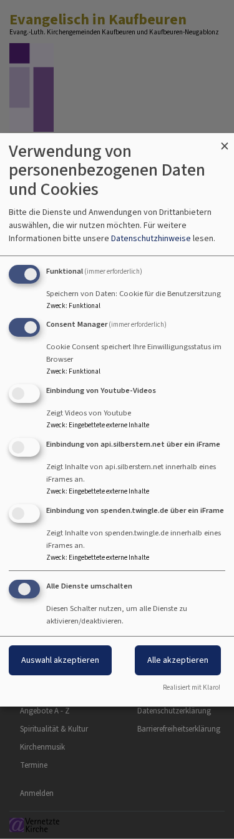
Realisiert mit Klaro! (191, 687)
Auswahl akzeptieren (60, 660)
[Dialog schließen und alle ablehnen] (224, 141)
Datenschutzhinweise (151, 238)
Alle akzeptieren (177, 660)
